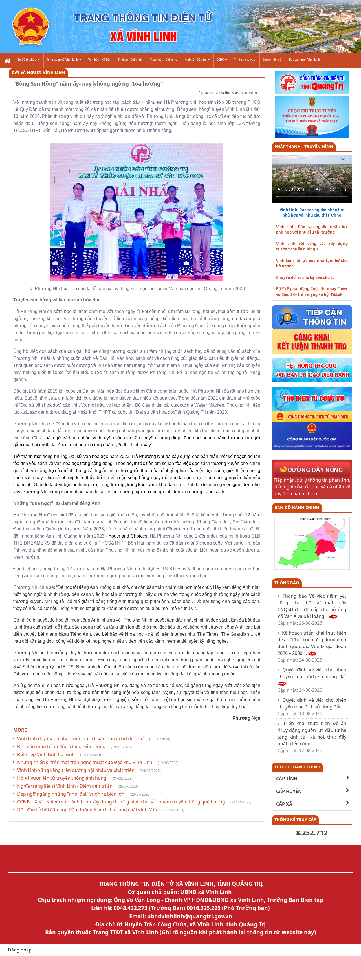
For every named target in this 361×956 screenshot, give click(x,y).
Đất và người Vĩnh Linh (304, 59)
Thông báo (286, 582)
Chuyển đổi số (272, 59)
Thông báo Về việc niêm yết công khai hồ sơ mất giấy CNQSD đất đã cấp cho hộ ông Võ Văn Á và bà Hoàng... (312, 609)
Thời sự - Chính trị (130, 59)
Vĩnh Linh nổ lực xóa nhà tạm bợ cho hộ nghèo (312, 263)
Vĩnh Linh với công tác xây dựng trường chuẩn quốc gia (312, 246)
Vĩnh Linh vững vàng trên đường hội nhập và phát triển (89, 770)
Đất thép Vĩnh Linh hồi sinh (59, 754)
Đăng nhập (20, 950)
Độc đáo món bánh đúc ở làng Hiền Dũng (74, 746)
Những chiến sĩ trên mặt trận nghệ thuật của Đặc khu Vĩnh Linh (98, 762)
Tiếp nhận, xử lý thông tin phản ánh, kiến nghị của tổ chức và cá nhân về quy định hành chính (312, 487)
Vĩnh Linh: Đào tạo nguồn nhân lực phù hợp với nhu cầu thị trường (312, 229)
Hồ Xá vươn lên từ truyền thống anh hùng (75, 778)
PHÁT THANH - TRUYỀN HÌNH (303, 146)
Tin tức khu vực (244, 59)
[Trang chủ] (7, 60)
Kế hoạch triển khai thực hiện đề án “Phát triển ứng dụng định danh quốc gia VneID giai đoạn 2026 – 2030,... (312, 646)
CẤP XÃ (284, 804)
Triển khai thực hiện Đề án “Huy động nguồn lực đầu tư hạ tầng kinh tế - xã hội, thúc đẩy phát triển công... (312, 737)
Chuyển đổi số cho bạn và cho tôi (306, 277)
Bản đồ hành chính (296, 507)
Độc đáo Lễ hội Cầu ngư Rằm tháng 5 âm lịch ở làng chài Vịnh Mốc (100, 810)
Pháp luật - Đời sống (163, 59)
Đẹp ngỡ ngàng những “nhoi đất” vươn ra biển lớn (84, 794)
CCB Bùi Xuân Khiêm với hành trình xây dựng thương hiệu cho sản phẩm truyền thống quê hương (134, 802)
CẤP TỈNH (286, 779)
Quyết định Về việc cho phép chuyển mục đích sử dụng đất (312, 707)
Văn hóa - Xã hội (99, 59)
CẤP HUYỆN (289, 791)
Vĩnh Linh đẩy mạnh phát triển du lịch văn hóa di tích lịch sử (93, 738)
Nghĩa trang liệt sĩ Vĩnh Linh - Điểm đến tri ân (78, 786)
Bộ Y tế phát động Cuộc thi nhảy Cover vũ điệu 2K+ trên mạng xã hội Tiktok (312, 291)
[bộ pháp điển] (312, 416)
